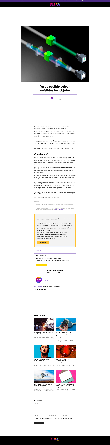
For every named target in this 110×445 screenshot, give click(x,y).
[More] (65, 102)
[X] (23, 1)
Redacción (56, 98)
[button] (87, 4)
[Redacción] (52, 98)
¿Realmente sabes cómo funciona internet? (63, 359)
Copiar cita (41, 265)
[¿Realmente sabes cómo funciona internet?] (66, 351)
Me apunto (43, 242)
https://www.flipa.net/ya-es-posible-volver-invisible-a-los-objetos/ (49, 261)
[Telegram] (62, 102)
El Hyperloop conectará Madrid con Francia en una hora (43, 333)
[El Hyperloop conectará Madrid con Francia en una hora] (44, 324)
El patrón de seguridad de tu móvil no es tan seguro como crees (64, 334)
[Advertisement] (55, 17)
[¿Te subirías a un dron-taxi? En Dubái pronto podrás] (44, 376)
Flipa (35, 286)
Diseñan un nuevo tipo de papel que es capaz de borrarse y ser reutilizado (65, 385)
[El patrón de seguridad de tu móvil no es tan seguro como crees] (66, 324)
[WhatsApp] (59, 102)
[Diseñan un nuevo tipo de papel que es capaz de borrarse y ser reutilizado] (66, 376)
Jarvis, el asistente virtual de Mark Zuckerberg (42, 359)
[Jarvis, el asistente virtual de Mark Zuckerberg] (44, 351)
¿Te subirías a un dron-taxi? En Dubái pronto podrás (43, 384)
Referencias (38, 250)
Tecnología (39, 286)
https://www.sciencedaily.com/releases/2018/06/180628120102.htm (63, 205)
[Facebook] (21, 1)
